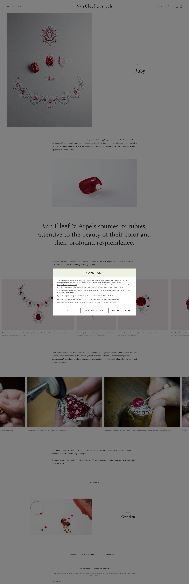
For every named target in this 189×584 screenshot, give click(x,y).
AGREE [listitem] (69, 310)
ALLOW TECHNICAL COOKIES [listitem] (94, 310)
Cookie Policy (69, 292)
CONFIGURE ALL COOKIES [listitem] (120, 310)
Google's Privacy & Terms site (66, 285)
